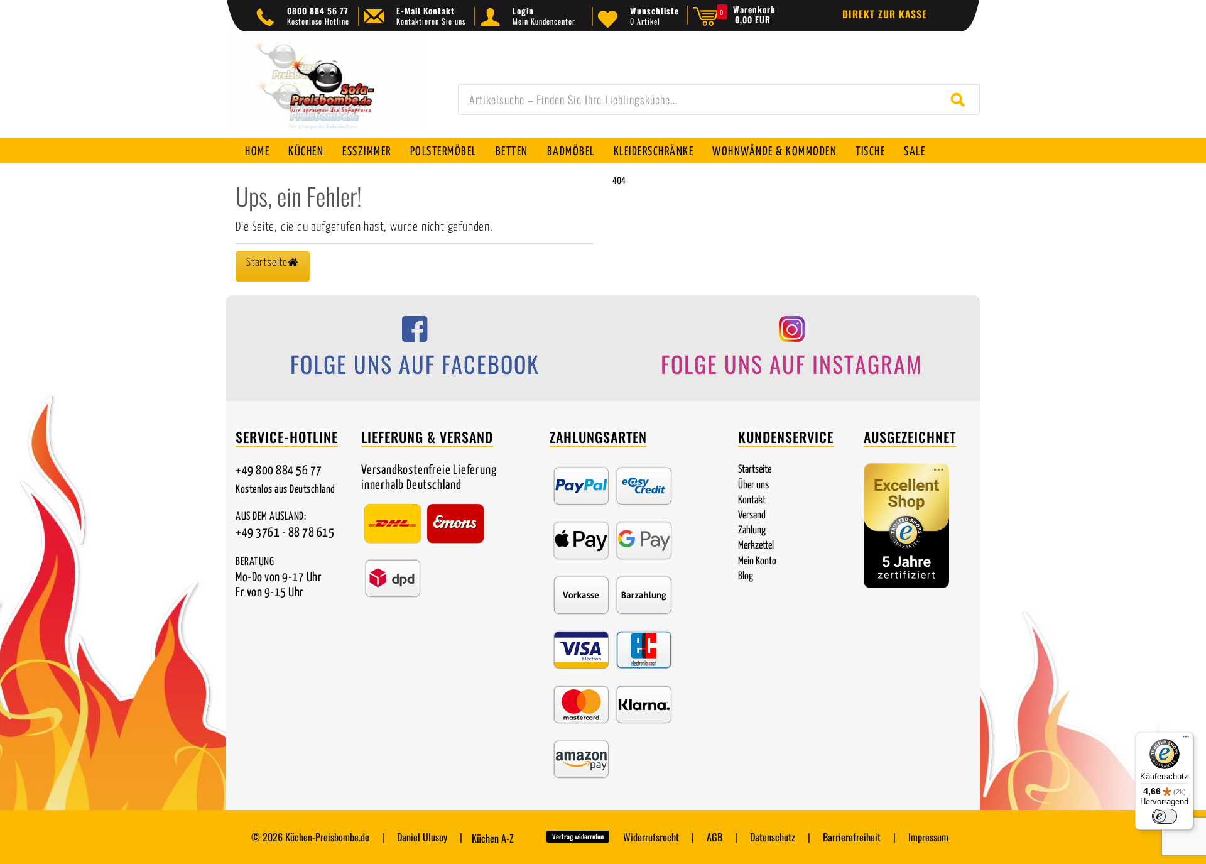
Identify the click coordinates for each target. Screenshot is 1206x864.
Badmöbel (571, 152)
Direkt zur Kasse (884, 14)
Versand (752, 515)
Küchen (305, 152)
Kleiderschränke (654, 152)
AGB (714, 837)
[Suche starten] (961, 99)
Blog (745, 576)
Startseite (754, 469)
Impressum (928, 837)
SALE (914, 152)
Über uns (753, 485)
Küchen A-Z (493, 838)
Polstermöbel (443, 152)
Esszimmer (366, 152)
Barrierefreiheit (852, 837)
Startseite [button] (267, 263)
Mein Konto (757, 561)
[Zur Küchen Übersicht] (326, 91)
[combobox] (719, 99)
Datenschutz (772, 837)
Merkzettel (756, 545)
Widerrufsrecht (651, 837)
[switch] (1164, 816)
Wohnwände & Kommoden (774, 152)
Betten (512, 152)
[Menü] (1185, 739)
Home (257, 152)
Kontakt (752, 500)
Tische (870, 152)
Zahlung (752, 530)
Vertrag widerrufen (578, 836)
